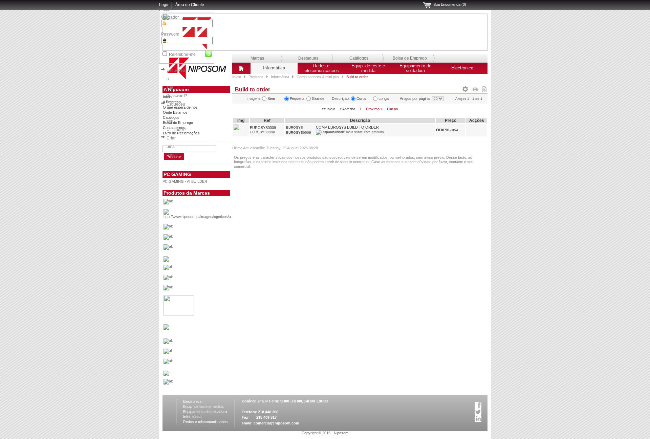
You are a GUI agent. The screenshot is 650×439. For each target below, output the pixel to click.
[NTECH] (208, 363)
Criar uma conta (172, 146)
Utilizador (170, 17)
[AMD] (208, 215)
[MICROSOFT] (208, 342)
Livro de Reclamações (181, 133)
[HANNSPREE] (208, 279)
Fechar (165, 9)
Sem (271, 98)
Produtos (255, 77)
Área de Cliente (189, 4)
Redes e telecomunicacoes (321, 68)
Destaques (308, 58)
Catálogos (358, 58)
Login (164, 4)
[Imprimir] (475, 88)
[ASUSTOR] (208, 238)
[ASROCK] (208, 228)
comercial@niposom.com (276, 423)
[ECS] (166, 260)
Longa (383, 98)
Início (236, 77)
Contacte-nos (174, 128)
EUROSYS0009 (263, 128)
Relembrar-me (182, 54)
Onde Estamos (175, 112)
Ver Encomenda (427, 5)
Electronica (462, 68)
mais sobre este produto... (366, 132)
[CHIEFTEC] (208, 248)
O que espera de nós (180, 107)
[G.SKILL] (208, 269)
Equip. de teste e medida (368, 68)
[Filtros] (465, 88)
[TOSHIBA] (208, 383)
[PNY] (166, 375)
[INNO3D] (208, 289)
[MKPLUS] (208, 353)
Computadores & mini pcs (318, 77)
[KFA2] (179, 314)
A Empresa (172, 102)
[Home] (241, 71)
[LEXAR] (166, 328)
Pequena (297, 98)
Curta (361, 98)
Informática (274, 68)
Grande (318, 98)
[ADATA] (208, 203)
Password (170, 34)
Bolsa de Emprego (410, 58)
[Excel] (484, 88)
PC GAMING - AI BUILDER (184, 181)
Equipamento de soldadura (415, 68)
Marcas (257, 58)
